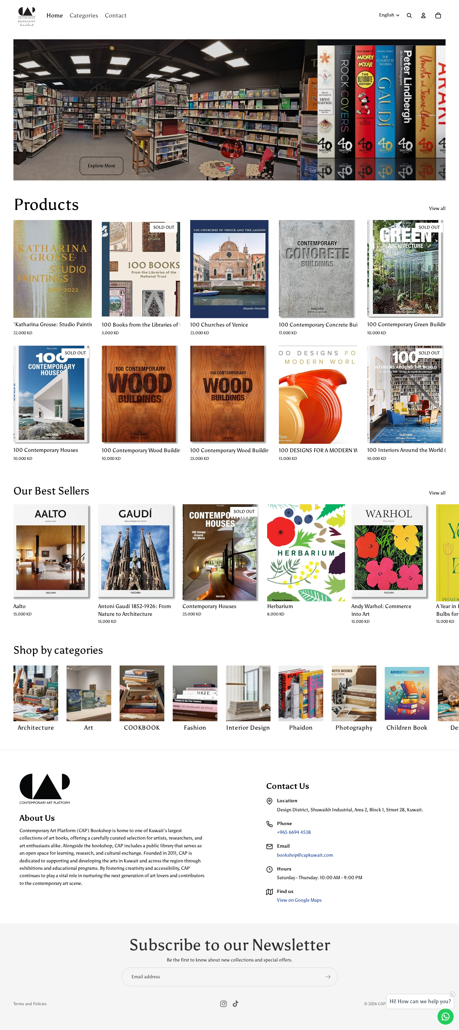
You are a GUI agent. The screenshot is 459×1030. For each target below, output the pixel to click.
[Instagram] (223, 1004)
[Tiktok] (236, 1004)
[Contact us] (445, 1016)
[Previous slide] (21, 109)
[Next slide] (437, 109)
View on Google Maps (299, 900)
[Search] (409, 15)
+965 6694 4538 (294, 832)
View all (437, 208)
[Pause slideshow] (216, 173)
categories (78, 650)
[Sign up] (328, 977)
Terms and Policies (30, 1003)
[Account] (423, 15)
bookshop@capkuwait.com (305, 855)
